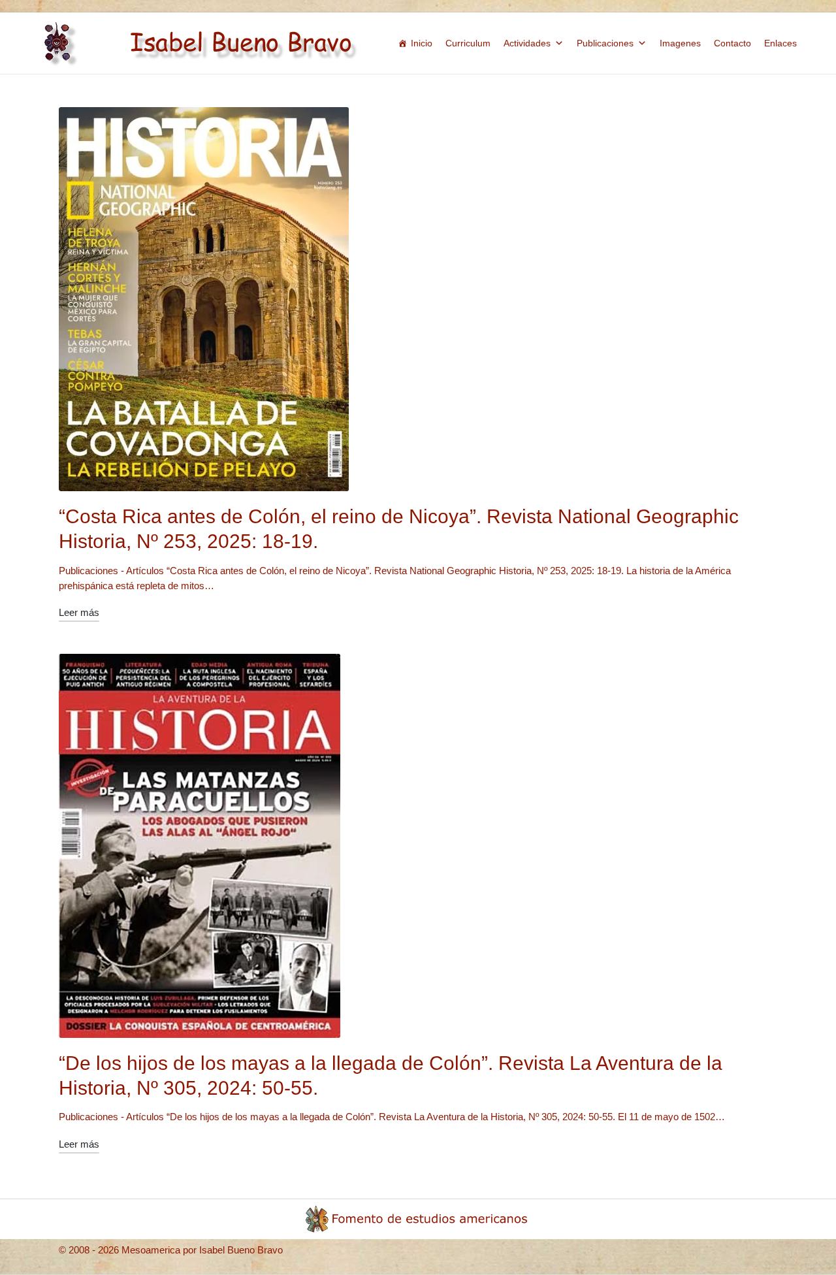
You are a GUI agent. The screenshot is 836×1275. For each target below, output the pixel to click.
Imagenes (680, 43)
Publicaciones (605, 43)
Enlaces (780, 43)
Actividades (527, 43)
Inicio (421, 43)
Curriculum (467, 43)
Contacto (732, 43)
